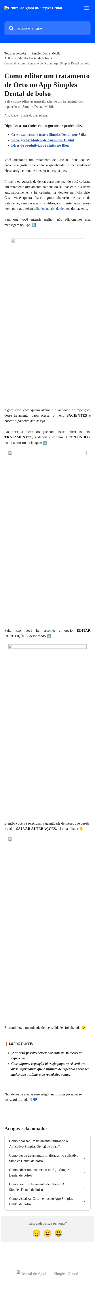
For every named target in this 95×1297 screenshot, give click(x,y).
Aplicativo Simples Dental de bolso (26, 58)
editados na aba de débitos (52, 208)
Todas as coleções (15, 53)
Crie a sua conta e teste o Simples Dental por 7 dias (49, 134)
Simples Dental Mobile (46, 53)
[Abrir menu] (87, 8)
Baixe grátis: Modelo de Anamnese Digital (42, 140)
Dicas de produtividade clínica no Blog (40, 145)
